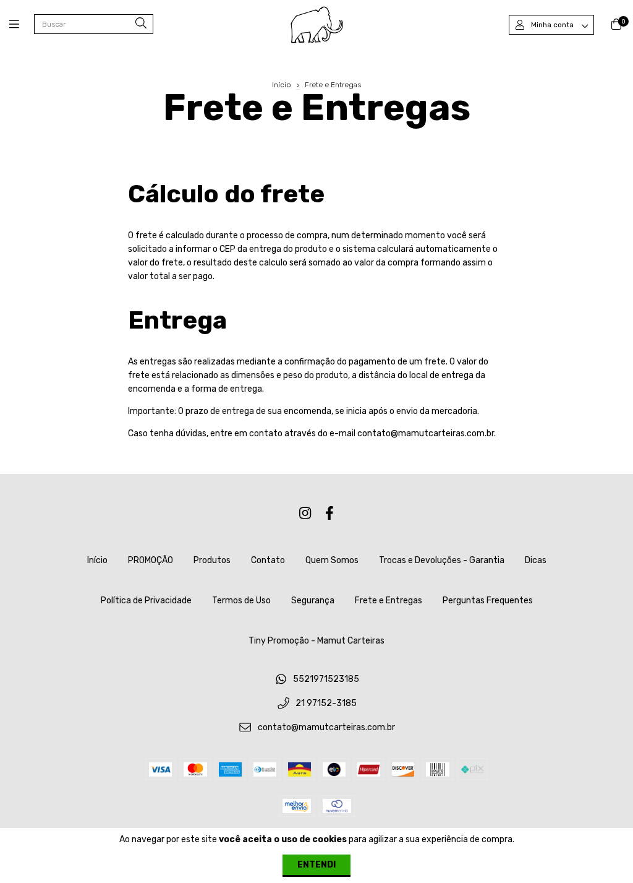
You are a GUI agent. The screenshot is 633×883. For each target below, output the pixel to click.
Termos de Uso (241, 600)
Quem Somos (332, 560)
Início (281, 84)
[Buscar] (141, 24)
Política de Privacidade (146, 600)
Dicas (535, 560)
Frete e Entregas (388, 600)
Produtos (212, 560)
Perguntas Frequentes (488, 600)
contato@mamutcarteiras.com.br (326, 727)
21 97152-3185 (326, 704)
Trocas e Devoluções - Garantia (441, 560)
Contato (268, 560)
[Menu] (21, 25)
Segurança (312, 600)
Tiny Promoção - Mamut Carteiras (316, 640)
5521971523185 (326, 679)
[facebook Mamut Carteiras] (329, 513)
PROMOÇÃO (150, 560)
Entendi (316, 864)
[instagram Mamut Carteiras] (305, 513)
